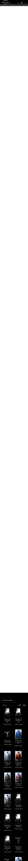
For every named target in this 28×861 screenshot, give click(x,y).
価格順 (19, 705)
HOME (3, 2)
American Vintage (8, 2)
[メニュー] (25, 3)
